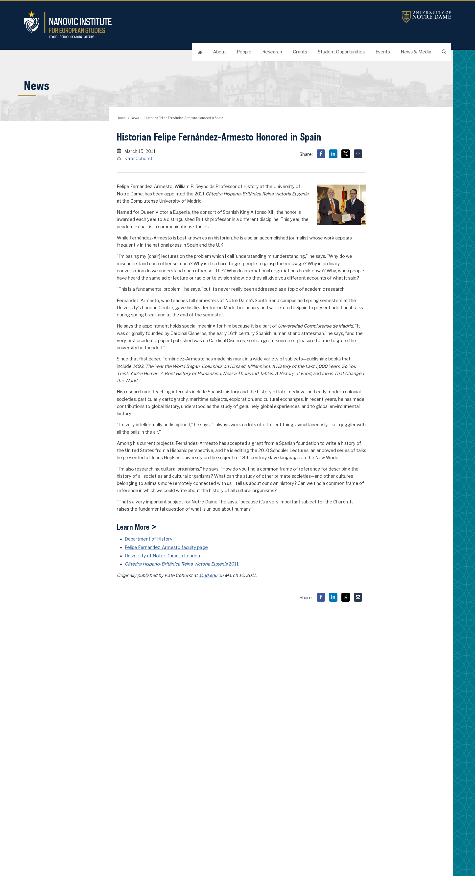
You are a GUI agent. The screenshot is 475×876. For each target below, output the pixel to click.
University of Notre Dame (426, 17)
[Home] (200, 52)
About (219, 51)
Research (272, 51)
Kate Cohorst (138, 158)
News (135, 118)
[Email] (358, 153)
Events (383, 51)
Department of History (148, 539)
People (244, 51)
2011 (182, 564)
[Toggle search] (444, 52)
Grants (300, 51)
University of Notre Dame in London (162, 555)
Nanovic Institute (152, 24)
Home (121, 118)
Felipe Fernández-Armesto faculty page (166, 547)
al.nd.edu (208, 575)
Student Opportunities (341, 51)
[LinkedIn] (333, 153)
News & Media (416, 51)
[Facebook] (321, 153)
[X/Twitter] (345, 153)
